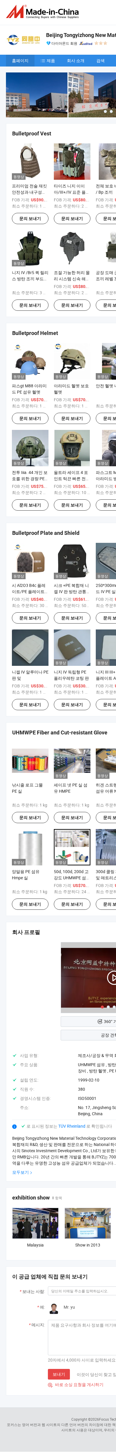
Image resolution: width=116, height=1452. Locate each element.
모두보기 (20, 1172)
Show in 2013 (87, 1245)
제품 (51, 60)
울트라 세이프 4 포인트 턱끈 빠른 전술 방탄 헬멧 (72, 479)
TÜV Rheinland (71, 1126)
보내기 (59, 1374)
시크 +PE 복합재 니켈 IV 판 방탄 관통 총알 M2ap (71, 591)
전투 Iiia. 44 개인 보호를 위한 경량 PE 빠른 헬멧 (30, 479)
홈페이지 (20, 60)
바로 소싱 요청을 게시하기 (76, 1384)
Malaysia (35, 1245)
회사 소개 (75, 60)
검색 (100, 60)
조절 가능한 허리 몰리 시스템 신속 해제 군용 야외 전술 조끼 (72, 279)
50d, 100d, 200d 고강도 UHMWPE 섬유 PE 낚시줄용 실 (72, 878)
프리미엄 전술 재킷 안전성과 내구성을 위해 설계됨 (29, 192)
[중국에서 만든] (43, 12)
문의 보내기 (30, 218)
